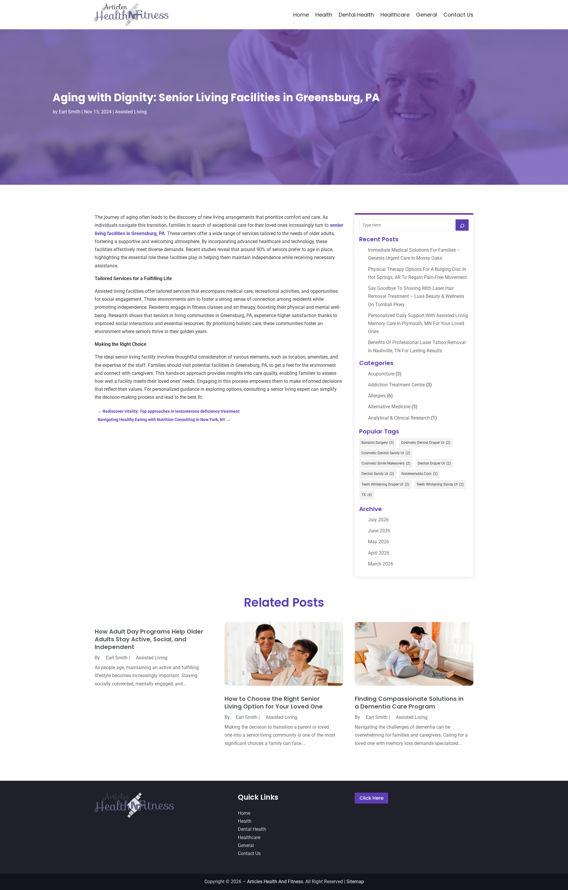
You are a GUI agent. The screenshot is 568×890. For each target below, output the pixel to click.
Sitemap (355, 881)
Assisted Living (131, 112)
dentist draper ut (434, 463)
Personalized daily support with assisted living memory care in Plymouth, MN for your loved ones (418, 323)
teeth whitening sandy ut (440, 484)
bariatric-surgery (378, 443)
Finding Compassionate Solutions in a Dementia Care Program (409, 703)
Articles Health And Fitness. (275, 881)
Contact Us (458, 14)
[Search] (462, 225)
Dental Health (356, 14)
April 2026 (378, 553)
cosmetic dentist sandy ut (386, 453)
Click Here (371, 798)
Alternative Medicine (389, 406)
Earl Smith (69, 112)
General (426, 14)
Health (323, 14)
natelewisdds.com (419, 474)
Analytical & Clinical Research (399, 418)
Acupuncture (381, 374)
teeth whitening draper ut (385, 484)
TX (367, 495)
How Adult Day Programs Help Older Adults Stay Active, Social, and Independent (149, 639)
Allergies (377, 396)
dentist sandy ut (378, 474)
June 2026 (379, 531)
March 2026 (380, 564)
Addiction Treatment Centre (396, 385)
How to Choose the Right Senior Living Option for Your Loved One (274, 703)
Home (301, 14)
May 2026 (378, 541)
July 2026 (378, 520)
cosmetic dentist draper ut (425, 443)
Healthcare (394, 14)
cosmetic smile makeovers (386, 463)
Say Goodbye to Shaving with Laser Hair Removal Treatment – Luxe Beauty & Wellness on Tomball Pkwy (416, 296)
